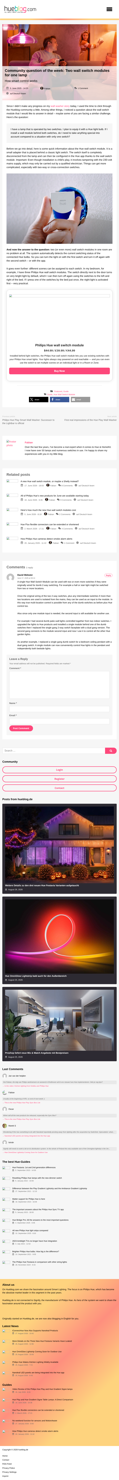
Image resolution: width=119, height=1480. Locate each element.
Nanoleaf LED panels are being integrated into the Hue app (38, 1372)
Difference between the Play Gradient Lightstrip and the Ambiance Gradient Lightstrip (49, 1188)
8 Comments (67, 485)
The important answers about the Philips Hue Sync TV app (38, 1209)
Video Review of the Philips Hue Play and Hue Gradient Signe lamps (42, 1389)
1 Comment (83, 88)
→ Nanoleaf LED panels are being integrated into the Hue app (26, 1136)
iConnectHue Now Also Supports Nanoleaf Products (35, 1330)
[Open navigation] (109, 9)
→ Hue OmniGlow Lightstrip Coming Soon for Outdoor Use (25, 1152)
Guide (66, 391)
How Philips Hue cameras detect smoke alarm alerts (35, 1431)
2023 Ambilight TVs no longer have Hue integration (34, 1241)
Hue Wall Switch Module (64, 394)
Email (13, 715)
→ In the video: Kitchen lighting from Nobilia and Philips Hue (25, 1086)
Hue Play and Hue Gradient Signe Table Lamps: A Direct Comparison (42, 1399)
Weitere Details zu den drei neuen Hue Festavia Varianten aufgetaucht (42, 885)
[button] (38, 399)
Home (5, 1456)
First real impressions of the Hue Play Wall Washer (90, 420)
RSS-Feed (7, 1464)
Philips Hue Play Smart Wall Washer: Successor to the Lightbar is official (28, 422)
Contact (59, 788)
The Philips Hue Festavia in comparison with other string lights (39, 1262)
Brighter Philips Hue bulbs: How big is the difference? (35, 1251)
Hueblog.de (28, 1318)
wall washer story (60, 106)
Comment (15, 668)
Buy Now (59, 370)
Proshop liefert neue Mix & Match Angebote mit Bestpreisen (36, 1053)
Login (59, 769)
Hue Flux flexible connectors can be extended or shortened (38, 1410)
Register (59, 779)
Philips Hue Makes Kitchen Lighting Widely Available (35, 1362)
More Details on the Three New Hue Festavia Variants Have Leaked (42, 1341)
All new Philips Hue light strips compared (30, 1230)
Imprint (5, 1476)
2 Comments (65, 514)
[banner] (20, 9)
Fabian (47, 88)
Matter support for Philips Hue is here (28, 1199)
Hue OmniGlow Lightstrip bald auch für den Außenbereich (36, 976)
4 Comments (67, 529)
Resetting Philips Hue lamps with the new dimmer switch (37, 1178)
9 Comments (66, 500)
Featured (58, 391)
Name (13, 703)
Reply (108, 575)
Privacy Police (8, 1468)
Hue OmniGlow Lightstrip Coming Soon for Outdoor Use (37, 1351)
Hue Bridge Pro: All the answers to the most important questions (40, 1220)
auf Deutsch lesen (18, 94)
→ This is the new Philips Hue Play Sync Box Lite (21, 1103)
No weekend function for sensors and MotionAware (34, 1420)
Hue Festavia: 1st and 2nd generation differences (33, 1167)
